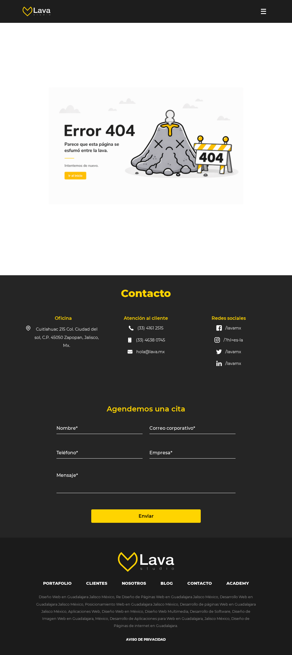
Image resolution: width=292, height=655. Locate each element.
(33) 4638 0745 (150, 340)
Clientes (96, 583)
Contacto (199, 583)
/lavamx (233, 328)
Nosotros (134, 583)
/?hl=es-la (233, 340)
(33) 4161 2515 (150, 328)
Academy (237, 583)
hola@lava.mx (150, 351)
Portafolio (57, 583)
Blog (167, 583)
